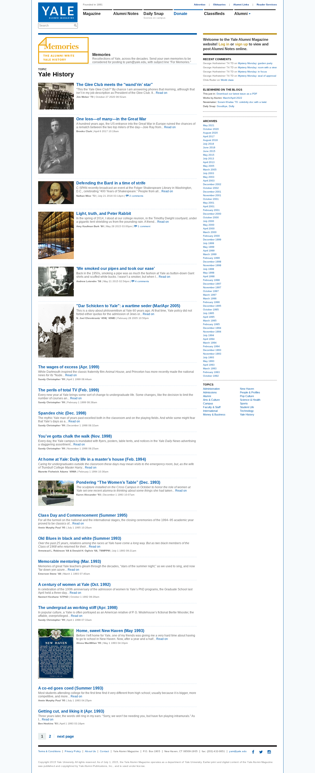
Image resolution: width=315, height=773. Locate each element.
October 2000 (211, 217)
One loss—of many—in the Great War (111, 119)
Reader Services (267, 4)
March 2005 (210, 169)
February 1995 (211, 324)
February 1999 (211, 258)
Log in (224, 44)
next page (65, 736)
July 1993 (208, 357)
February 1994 (211, 346)
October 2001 (211, 199)
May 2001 (208, 202)
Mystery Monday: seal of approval (257, 75)
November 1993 (212, 353)
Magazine (92, 14)
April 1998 (209, 276)
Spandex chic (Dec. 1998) (62, 413)
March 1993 (210, 368)
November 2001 (212, 195)
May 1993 (208, 361)
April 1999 (209, 250)
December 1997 (212, 283)
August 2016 (210, 140)
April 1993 (209, 364)
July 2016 (208, 143)
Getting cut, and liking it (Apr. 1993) (71, 711)
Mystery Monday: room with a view (257, 67)
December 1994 (212, 328)
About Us (90, 751)
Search (44, 25)
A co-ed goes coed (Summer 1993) (70, 688)
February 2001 (211, 210)
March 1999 (210, 254)
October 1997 (211, 291)
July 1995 (208, 313)
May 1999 (208, 247)
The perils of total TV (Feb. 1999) (68, 390)
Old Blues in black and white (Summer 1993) (79, 538)
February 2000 (211, 236)
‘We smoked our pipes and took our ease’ (115, 268)
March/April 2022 (232, 98)
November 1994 (212, 331)
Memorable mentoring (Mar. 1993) (69, 561)
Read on (161, 93)
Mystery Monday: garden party (255, 63)
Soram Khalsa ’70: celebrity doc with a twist (242, 102)
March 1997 (210, 294)
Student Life (247, 407)
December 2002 (212, 184)
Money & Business (214, 414)
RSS (193, 61)
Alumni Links (241, 4)
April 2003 (209, 180)
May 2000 (208, 224)
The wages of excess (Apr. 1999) (68, 367)
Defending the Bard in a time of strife (110, 183)
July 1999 (208, 243)
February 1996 (211, 302)
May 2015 (208, 154)
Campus (208, 403)
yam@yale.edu (238, 751)
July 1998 (208, 269)
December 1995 (212, 305)
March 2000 (210, 232)
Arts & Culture (211, 399)
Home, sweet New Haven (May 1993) (110, 631)
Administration (211, 388)
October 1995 (211, 309)
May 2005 (208, 166)
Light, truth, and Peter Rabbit (103, 213)
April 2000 (209, 228)
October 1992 (211, 375)
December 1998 (212, 261)
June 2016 (209, 147)
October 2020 (211, 129)
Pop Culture (247, 396)
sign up (241, 44)
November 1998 (212, 265)
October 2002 (211, 188)
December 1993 (212, 350)
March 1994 (210, 342)
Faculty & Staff (211, 407)
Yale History (247, 414)
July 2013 (208, 158)
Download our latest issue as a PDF (237, 93)
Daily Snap (153, 14)
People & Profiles (250, 392)
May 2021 (208, 125)
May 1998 (208, 272)
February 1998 (211, 280)
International (210, 410)
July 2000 (208, 221)
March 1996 (210, 298)
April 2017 (209, 136)
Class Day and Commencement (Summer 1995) (82, 515)
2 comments (136, 195)
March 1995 (210, 320)
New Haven (247, 388)
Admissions (210, 392)
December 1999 (212, 239)
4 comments (141, 281)
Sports (244, 403)
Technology (247, 410)
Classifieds (214, 14)
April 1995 (209, 317)
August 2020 (210, 132)
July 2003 (208, 173)
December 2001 (212, 191)
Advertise (199, 4)
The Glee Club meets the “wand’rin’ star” (114, 85)
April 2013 (209, 162)
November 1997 (212, 287)
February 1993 (211, 372)
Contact (104, 751)
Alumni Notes (126, 14)
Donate (180, 14)
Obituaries (219, 4)
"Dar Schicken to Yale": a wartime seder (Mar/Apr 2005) (128, 306)
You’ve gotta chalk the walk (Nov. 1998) (75, 436)
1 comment (143, 226)
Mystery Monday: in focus (252, 71)
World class (227, 80)
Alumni (241, 14)
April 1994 (209, 339)
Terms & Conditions (49, 751)
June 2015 (209, 151)
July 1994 (208, 335)
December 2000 (212, 213)
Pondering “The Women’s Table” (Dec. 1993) (118, 482)
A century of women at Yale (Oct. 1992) (74, 584)
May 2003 (208, 177)
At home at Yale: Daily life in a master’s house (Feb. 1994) (92, 459)
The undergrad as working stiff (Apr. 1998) (78, 608)
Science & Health (250, 399)
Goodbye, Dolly (225, 106)
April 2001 (209, 206)
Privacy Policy (73, 751)
